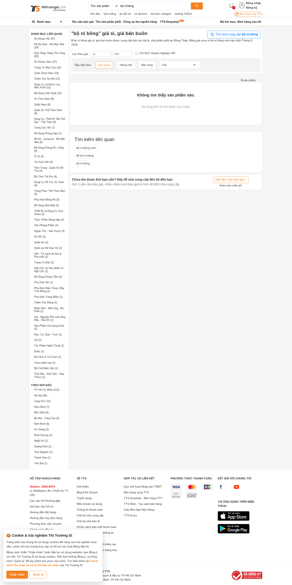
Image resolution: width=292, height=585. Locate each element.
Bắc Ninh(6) (41, 412)
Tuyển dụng (84, 498)
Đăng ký (251, 7)
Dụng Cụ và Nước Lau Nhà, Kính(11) (47, 86)
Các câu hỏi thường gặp (45, 500)
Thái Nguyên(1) (43, 452)
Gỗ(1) (37, 340)
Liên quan (104, 64)
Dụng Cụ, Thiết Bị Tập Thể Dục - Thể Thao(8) (49, 120)
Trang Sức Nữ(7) (44, 127)
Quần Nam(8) (42, 104)
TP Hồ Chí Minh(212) (46, 389)
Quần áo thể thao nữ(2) (48, 247)
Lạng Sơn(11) (42, 401)
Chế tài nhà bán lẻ (88, 521)
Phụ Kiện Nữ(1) (43, 282)
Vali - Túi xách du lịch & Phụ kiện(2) (48, 255)
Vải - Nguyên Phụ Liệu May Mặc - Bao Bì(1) (50, 318)
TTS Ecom (130, 515)
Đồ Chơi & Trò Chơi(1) (47, 356)
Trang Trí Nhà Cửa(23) (47, 67)
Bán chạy (147, 64)
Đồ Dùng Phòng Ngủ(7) (47, 133)
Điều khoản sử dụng (89, 503)
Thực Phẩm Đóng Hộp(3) (49, 219)
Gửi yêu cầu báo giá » (230, 179)
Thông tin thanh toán (90, 509)
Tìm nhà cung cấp (236, 34)
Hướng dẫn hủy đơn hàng (46, 518)
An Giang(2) (41, 429)
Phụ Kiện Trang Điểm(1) (48, 296)
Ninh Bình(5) (41, 423)
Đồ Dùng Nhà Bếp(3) (46, 205)
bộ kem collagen (161, 13)
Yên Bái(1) (40, 463)
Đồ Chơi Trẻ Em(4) (45, 176)
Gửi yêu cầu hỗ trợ (41, 506)
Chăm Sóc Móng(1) (45, 302)
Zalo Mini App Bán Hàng (139, 509)
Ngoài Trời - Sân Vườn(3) (49, 231)
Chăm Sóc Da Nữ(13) (47, 78)
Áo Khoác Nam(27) (45, 61)
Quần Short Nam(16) (46, 73)
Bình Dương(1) (43, 435)
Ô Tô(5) (39, 156)
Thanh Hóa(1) (42, 457)
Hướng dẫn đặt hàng (43, 512)
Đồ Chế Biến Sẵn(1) (46, 368)
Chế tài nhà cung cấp (90, 515)
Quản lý (38, 574)
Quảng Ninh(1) (42, 446)
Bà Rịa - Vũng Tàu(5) (46, 418)
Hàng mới (126, 64)
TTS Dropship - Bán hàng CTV (143, 498)
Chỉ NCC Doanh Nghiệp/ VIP (157, 53)
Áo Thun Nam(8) (44, 98)
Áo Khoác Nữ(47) (44, 38)
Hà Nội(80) (40, 395)
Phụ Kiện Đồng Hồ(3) (46, 199)
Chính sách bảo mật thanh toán (96, 527)
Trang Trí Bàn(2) (44, 262)
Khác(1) (39, 351)
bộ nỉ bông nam (86, 147)
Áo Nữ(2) (39, 236)
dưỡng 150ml (183, 13)
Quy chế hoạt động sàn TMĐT (143, 486)
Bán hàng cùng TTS (250, 14)
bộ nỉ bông (83, 163)
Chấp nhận (17, 574)
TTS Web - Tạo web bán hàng (143, 503)
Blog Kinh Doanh (87, 492)
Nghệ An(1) (41, 440)
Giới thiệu (83, 486)
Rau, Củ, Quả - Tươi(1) (48, 334)
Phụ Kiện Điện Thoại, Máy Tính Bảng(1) (49, 290)
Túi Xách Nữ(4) (43, 162)
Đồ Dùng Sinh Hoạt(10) (47, 93)
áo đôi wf (125, 13)
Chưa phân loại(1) (44, 362)
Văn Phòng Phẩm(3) (46, 225)
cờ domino (140, 13)
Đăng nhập (253, 3)
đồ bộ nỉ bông (85, 155)
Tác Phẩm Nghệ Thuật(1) (49, 345)
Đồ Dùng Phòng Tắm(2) (48, 276)
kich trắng (110, 13)
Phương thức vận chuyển (46, 523)
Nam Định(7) (41, 406)
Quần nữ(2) (41, 242)
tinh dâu (95, 13)
